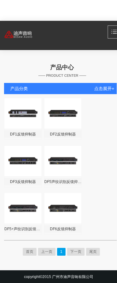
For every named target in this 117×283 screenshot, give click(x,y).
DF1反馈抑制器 (23, 134)
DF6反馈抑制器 (63, 229)
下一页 (75, 251)
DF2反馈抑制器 (63, 134)
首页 (29, 251)
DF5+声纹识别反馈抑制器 (22, 229)
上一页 (46, 251)
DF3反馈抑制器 (23, 182)
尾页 (93, 251)
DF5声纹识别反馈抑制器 (62, 182)
